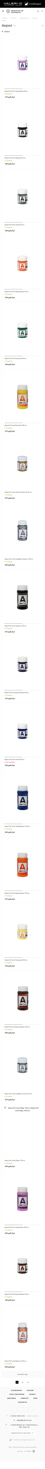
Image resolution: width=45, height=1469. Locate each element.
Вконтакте (14, 1409)
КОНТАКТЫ (22, 1402)
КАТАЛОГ (30, 1390)
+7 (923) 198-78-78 (17, 1416)
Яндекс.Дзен (31, 1409)
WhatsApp (25, 1409)
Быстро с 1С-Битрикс (24, 1451)
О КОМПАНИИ (16, 1390)
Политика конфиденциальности (24, 1440)
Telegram (19, 1409)
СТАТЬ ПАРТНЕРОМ (16, 1394)
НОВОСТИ (25, 1398)
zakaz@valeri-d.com (24, 1420)
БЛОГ (35, 1398)
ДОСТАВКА (11, 1398)
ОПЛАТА (32, 1394)
